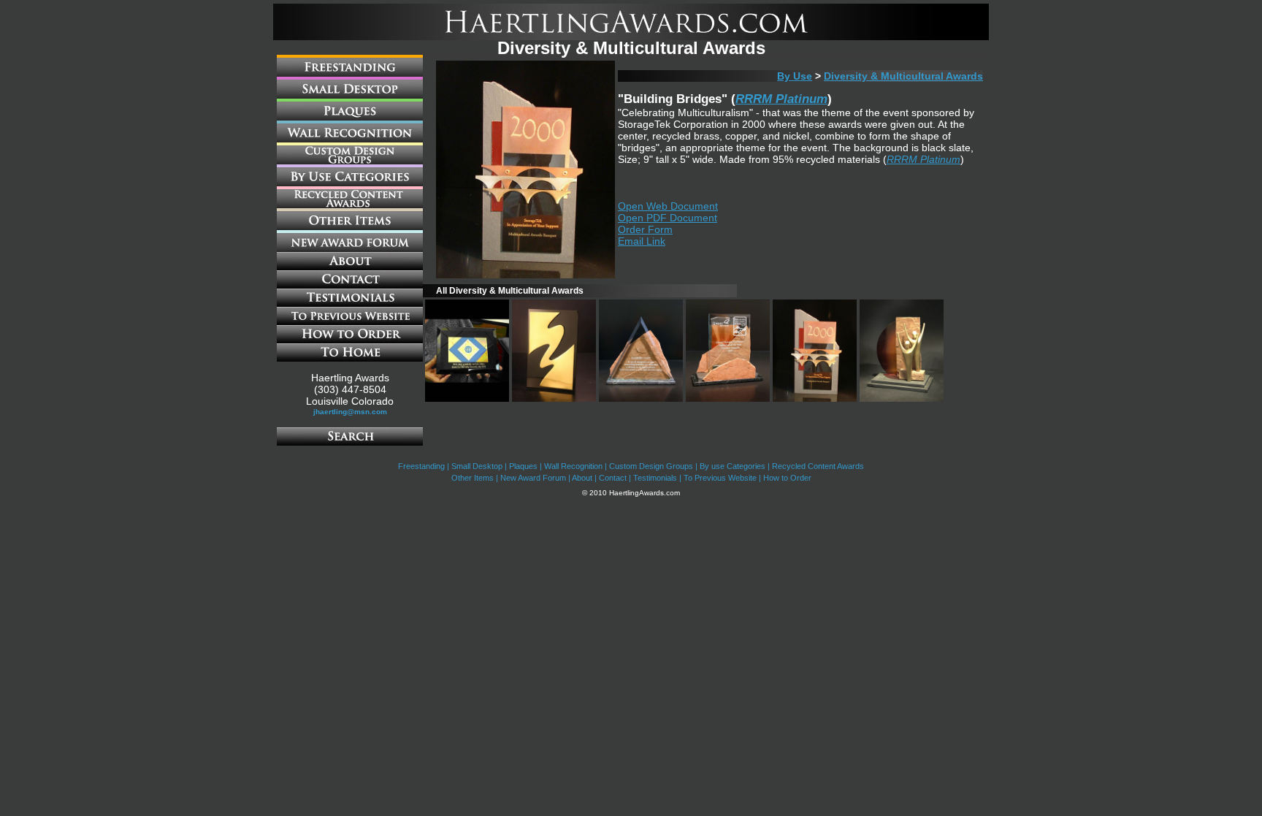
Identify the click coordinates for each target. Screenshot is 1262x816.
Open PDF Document (667, 218)
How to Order (787, 477)
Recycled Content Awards (818, 466)
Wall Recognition (573, 466)
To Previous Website (720, 477)
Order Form (645, 229)
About (582, 477)
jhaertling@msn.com (350, 412)
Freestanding (421, 466)
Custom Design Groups (651, 466)
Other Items (472, 477)
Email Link (641, 241)
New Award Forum (533, 477)
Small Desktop (476, 466)
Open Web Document (668, 206)
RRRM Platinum (781, 99)
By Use (794, 76)
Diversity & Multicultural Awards (903, 76)
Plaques (523, 466)
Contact (613, 477)
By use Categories (732, 466)
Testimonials (655, 477)
